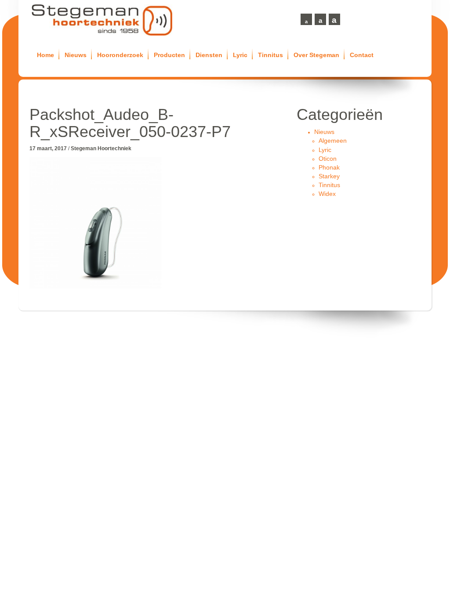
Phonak (329, 167)
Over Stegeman (316, 54)
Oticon (328, 158)
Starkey (329, 176)
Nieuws (76, 54)
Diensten (209, 54)
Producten (169, 54)
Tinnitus (270, 54)
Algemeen (333, 140)
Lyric (240, 54)
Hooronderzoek (120, 54)
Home (45, 54)
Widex (327, 193)
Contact (362, 54)
